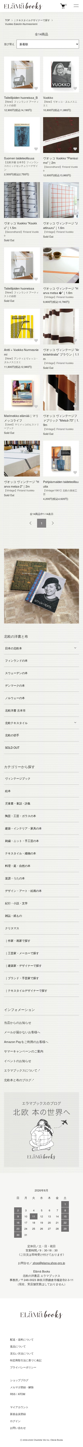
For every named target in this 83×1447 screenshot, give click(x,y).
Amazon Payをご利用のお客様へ (26, 1042)
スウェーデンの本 (16, 673)
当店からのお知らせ (17, 1022)
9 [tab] (66, 627)
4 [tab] (35, 627)
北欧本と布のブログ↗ (19, 1080)
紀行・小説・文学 (16, 903)
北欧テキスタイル (16, 723)
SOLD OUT (12, 748)
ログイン (15, 1421)
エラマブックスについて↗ (22, 1070)
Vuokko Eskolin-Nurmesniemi (21, 24)
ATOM (21, 1394)
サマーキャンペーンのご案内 (23, 1051)
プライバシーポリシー (23, 1367)
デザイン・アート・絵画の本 (23, 891)
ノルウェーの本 (15, 698)
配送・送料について (22, 1339)
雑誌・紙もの (13, 916)
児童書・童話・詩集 (17, 803)
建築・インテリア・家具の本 (23, 828)
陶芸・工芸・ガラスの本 (20, 816)
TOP (7, 20)
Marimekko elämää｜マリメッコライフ (21, 418)
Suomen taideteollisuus (19, 158)
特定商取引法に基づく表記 (26, 1360)
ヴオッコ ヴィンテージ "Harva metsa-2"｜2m (21, 484)
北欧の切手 (12, 735)
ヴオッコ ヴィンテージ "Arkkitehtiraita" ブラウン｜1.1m (61, 354)
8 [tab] (60, 627)
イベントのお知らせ (17, 1061)
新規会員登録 (18, 1414)
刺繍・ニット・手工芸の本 (22, 841)
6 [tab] (48, 627)
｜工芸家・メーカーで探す (22, 953)
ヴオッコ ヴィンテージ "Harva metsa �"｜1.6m (60, 290)
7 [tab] (54, 627)
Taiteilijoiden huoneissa (19, 288)
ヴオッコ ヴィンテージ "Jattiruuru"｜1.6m (60, 225)
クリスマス (12, 928)
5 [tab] (41, 627)
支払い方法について (22, 1353)
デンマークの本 (15, 685)
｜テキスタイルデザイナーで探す (32, 20)
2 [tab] (23, 627)
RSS (13, 1394)
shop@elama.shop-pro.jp (48, 1263)
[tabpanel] (41, 586)
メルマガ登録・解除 (22, 1387)
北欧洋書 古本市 (15, 710)
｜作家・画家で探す (17, 941)
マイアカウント (19, 1407)
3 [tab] (29, 627)
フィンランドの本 (16, 660)
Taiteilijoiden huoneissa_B (21, 97)
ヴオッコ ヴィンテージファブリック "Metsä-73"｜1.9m (61, 420)
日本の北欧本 (13, 648)
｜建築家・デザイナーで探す (23, 965)
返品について (18, 1346)
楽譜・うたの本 (15, 878)
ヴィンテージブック (17, 778)
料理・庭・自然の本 (17, 866)
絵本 (8, 791)
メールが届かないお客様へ (22, 1032)
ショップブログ (19, 1380)
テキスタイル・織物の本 (20, 853)
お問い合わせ (18, 1428)
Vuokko (48, 97)
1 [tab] (17, 627)
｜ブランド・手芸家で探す (22, 978)
